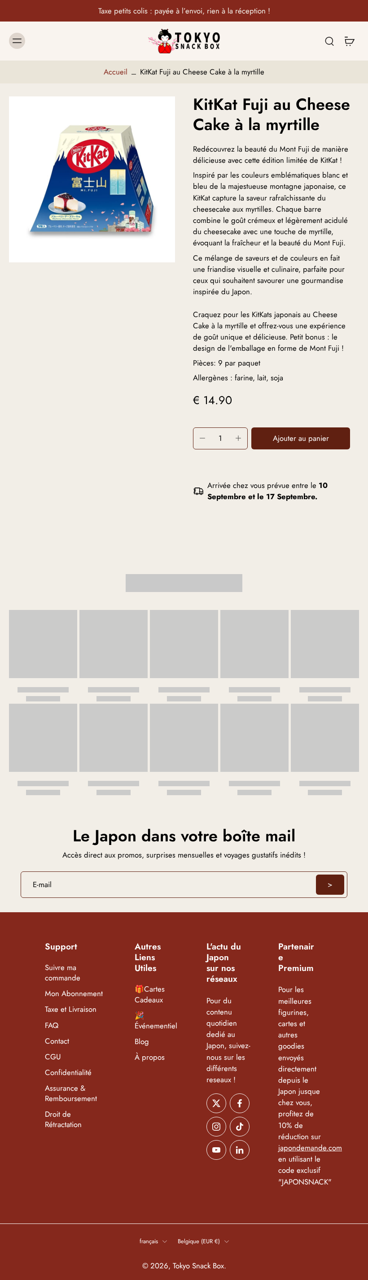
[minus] (202, 438)
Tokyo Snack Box (198, 1265)
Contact (57, 1041)
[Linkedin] (240, 1150)
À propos (150, 1057)
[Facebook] (240, 1103)
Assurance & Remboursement (71, 1093)
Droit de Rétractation (63, 1119)
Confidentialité (68, 1072)
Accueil (115, 71)
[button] (300, 438)
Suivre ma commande (62, 972)
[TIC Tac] (240, 1126)
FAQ (51, 1025)
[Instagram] (216, 1126)
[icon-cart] (349, 41)
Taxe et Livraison (70, 1010)
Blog (142, 1041)
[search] (329, 41)
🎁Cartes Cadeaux (150, 994)
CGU (53, 1057)
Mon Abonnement (74, 994)
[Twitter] (216, 1103)
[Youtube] (216, 1150)
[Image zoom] (92, 179)
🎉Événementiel (156, 1020)
